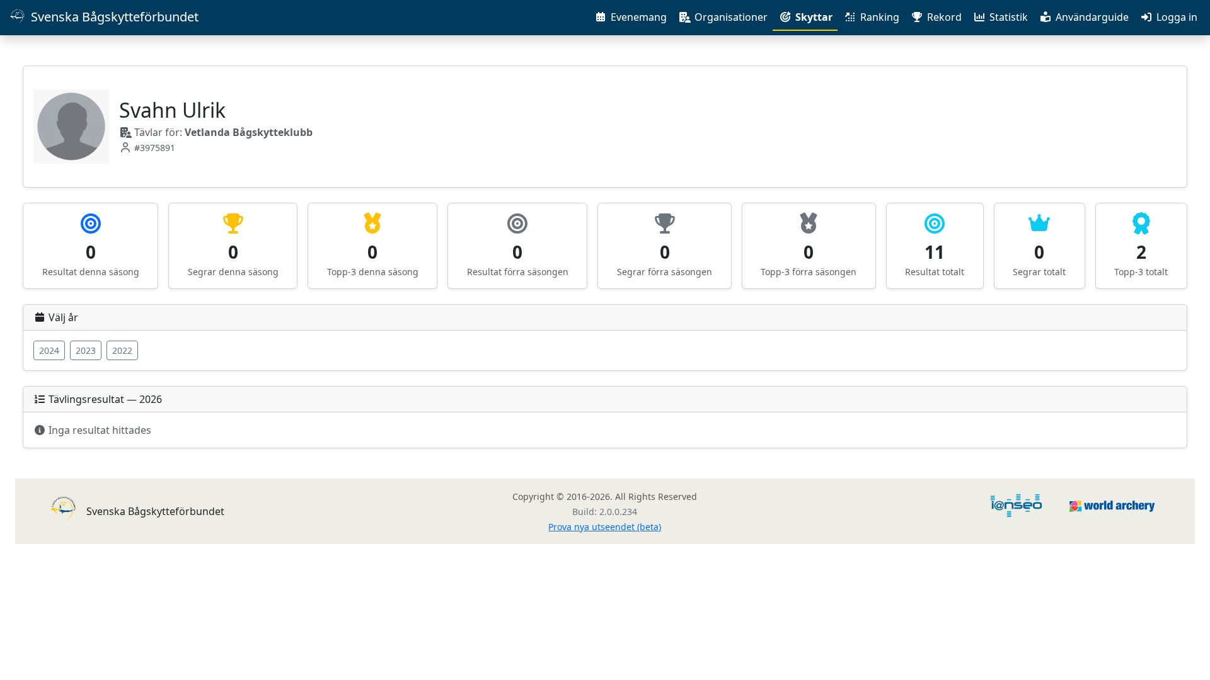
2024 (49, 350)
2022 (122, 350)
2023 (86, 350)
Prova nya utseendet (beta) (604, 527)
